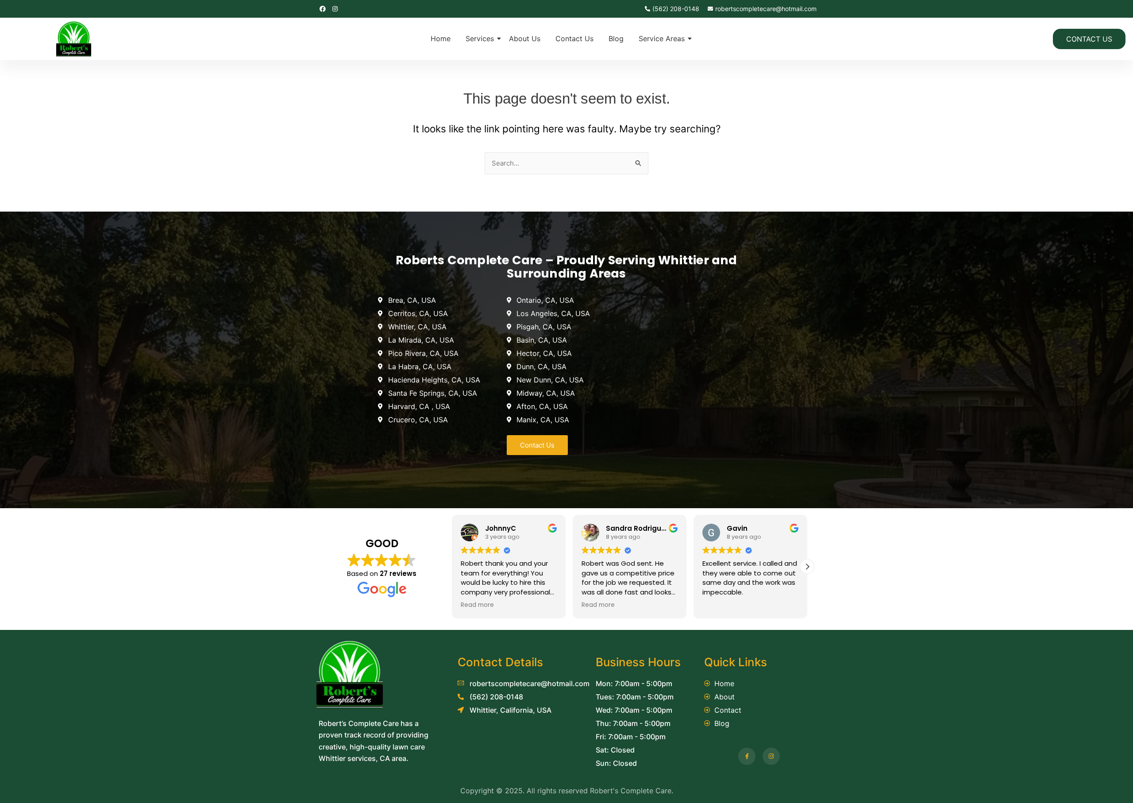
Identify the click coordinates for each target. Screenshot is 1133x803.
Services (480, 38)
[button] (807, 566)
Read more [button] (477, 605)
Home (441, 38)
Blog (616, 38)
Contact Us (574, 38)
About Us (524, 38)
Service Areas (662, 38)
